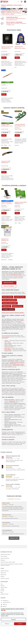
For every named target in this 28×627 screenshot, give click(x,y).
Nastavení (13, 619)
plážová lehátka (16, 364)
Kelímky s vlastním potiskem (9, 300)
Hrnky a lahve (7, 348)
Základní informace (5, 570)
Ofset (16, 222)
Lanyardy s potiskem (19, 296)
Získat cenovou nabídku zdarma (8, 437)
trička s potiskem (8, 365)
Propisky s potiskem (7, 296)
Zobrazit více (14, 538)
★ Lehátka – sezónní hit (8, 309)
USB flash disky (6, 306)
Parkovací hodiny (8, 350)
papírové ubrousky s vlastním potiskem (10, 389)
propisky (7, 363)
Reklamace (3, 560)
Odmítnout (7, 623)
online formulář (12, 400)
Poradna (2, 590)
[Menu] (25, 1)
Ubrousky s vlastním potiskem (10, 303)
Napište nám (3, 572)
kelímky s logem (21, 389)
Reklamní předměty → (9, 282)
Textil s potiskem (7, 349)
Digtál (19, 222)
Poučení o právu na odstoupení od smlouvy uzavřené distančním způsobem (12, 564)
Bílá (2, 145)
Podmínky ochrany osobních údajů (8, 562)
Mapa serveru (3, 574)
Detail (3, 57)
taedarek (4, 606)
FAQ (1, 584)
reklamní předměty (6, 336)
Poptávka (2, 585)
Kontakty (2, 576)
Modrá (5, 145)
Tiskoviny (6, 340)
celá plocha (10, 259)
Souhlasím (20, 623)
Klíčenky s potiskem (17, 306)
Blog (1, 592)
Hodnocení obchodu (14, 496)
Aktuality (2, 589)
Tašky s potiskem (8, 343)
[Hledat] (18, 1)
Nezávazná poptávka (9, 286)
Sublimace (17, 145)
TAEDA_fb (5, 604)
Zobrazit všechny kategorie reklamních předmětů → (13, 312)
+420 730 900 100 (6, 602)
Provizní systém (4, 556)
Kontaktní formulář (4, 594)
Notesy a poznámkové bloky (10, 345)
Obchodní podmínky (5, 558)
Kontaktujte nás (5, 433)
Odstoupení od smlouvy (5, 554)
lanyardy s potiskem (15, 361)
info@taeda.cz (6, 600)
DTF (15, 67)
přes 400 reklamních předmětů (15, 274)
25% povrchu (4, 259)
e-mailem (4, 443)
